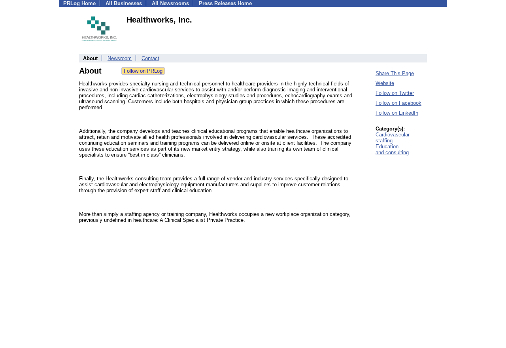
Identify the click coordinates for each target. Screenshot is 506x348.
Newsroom (120, 58)
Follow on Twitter (395, 93)
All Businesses (124, 3)
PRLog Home (79, 3)
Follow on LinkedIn (397, 113)
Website (385, 83)
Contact (150, 58)
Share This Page (395, 73)
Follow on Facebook (398, 103)
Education (387, 146)
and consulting (392, 152)
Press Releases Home (225, 3)
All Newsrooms (170, 3)
